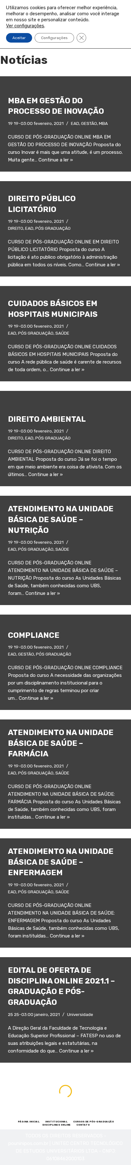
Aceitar (19, 38)
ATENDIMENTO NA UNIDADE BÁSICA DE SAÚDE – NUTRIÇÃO (61, 519)
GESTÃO (89, 123)
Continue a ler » (55, 160)
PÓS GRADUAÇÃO (53, 228)
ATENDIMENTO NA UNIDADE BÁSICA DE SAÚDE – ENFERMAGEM (61, 862)
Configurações (54, 38)
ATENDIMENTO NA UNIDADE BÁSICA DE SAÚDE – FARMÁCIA (61, 743)
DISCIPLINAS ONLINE (56, 1124)
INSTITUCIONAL (56, 1121)
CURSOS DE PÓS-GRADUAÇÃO (93, 1121)
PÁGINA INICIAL (28, 1121)
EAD (75, 123)
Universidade (80, 1014)
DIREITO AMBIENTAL (47, 419)
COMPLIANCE (33, 635)
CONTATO (83, 1124)
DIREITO (15, 228)
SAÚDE (62, 333)
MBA (103, 123)
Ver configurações (25, 26)
